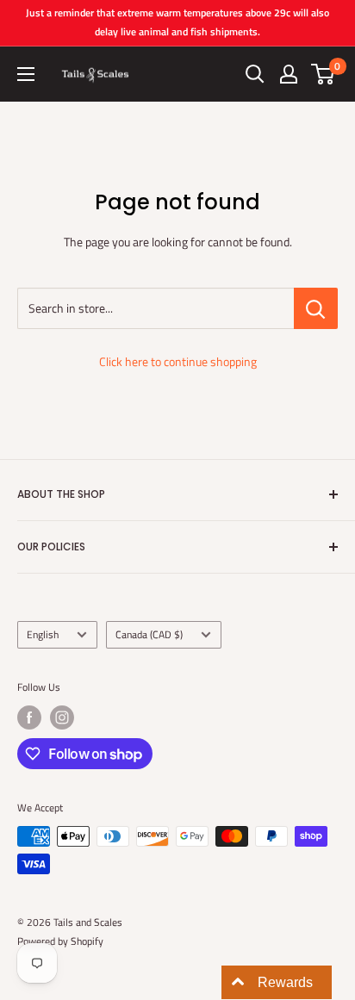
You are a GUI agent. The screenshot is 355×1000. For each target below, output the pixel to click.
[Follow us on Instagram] (62, 717)
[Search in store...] (316, 308)
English (43, 635)
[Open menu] (25, 74)
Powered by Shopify (60, 941)
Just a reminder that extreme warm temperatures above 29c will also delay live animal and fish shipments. (177, 22)
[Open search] (255, 74)
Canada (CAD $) (149, 635)
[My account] (288, 74)
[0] (323, 74)
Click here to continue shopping (178, 361)
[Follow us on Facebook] (29, 717)
